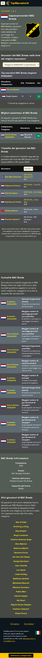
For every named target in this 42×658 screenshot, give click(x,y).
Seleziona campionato (21, 655)
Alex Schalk (21, 522)
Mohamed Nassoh (21, 583)
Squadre (5, 11)
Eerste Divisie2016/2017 (13, 406)
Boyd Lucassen (21, 535)
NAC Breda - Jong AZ (32, 184)
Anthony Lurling (21, 526)
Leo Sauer (21, 570)
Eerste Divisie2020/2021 (13, 351)
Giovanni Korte (21, 552)
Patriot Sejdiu (21, 596)
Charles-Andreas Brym (21, 539)
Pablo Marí (21, 591)
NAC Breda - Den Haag (32, 192)
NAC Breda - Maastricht (28, 175)
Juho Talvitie (21, 565)
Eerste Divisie (11, 136)
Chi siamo (14, 624)
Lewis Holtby (21, 574)
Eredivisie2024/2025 (12, 317)
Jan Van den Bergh (21, 557)
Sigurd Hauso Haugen (21, 604)
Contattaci (29, 624)
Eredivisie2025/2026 (11, 303)
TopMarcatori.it (19, 3)
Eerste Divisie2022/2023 (13, 335)
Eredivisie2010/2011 (11, 441)
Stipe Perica (21, 613)
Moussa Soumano (21, 587)
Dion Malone (21, 544)
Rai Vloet (21, 600)
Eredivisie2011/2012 (11, 423)
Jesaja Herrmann (21, 561)
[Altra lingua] (37, 632)
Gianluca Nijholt (21, 548)
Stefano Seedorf (21, 609)
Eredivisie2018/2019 (11, 379)
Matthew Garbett (21, 578)
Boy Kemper (21, 531)
